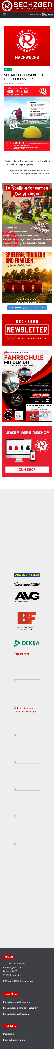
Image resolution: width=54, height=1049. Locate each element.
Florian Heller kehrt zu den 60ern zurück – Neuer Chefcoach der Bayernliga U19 (28, 163)
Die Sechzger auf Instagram (17, 1002)
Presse (20, 83)
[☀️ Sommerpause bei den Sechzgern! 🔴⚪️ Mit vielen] (27, 277)
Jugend (8, 70)
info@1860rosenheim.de (22, 981)
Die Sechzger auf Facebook (16, 1013)
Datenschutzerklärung (14, 1039)
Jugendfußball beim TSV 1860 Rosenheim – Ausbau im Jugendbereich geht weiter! (29, 172)
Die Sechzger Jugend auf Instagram (20, 1007)
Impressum (9, 1033)
